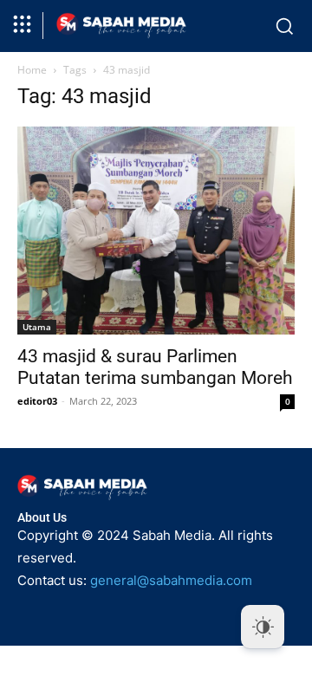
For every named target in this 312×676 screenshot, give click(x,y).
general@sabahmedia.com (171, 580)
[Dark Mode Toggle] (262, 626)
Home (32, 69)
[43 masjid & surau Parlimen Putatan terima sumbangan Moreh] (156, 231)
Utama (37, 327)
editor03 (37, 400)
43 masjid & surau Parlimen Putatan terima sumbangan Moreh (155, 367)
